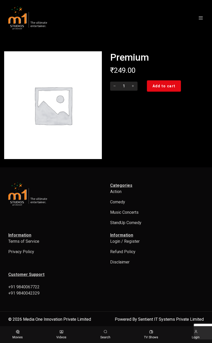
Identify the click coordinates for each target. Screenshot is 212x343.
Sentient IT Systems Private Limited (171, 319)
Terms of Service (23, 241)
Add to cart (164, 86)
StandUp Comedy (125, 222)
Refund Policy (122, 251)
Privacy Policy (21, 251)
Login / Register (125, 241)
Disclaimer (120, 262)
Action (116, 191)
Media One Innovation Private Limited (57, 319)
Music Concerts (124, 212)
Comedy (117, 201)
